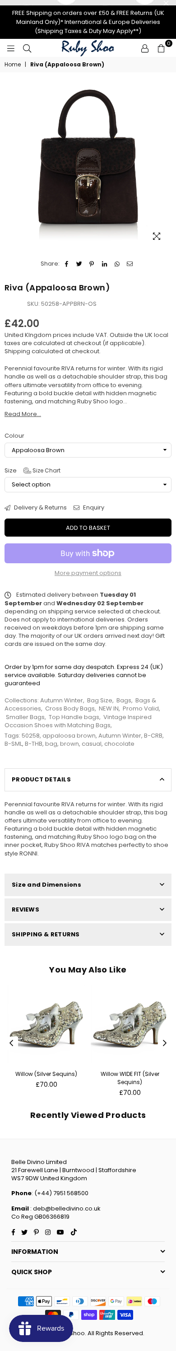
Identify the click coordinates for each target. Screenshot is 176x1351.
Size (32, 471)
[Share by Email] (129, 264)
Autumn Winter (61, 700)
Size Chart (45, 470)
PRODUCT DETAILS (41, 779)
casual (92, 743)
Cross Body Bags (70, 708)
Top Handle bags (74, 717)
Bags (123, 700)
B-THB (33, 743)
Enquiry (93, 508)
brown (69, 743)
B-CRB (153, 735)
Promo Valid (141, 708)
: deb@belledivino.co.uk (65, 1208)
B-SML (13, 743)
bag (51, 743)
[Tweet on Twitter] (79, 264)
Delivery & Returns (40, 508)
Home (13, 64)
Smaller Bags (25, 717)
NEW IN (109, 708)
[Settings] (145, 48)
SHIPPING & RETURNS (46, 934)
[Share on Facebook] (66, 264)
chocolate (119, 743)
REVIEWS (25, 909)
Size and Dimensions (46, 884)
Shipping (17, 351)
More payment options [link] (88, 573)
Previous (11, 1043)
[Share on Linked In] (104, 264)
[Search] (27, 48)
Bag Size (99, 700)
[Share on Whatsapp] (117, 264)
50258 (31, 735)
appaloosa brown (69, 735)
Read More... (23, 414)
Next (164, 1043)
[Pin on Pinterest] (91, 264)
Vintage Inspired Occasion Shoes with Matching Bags (78, 721)
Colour (14, 436)
